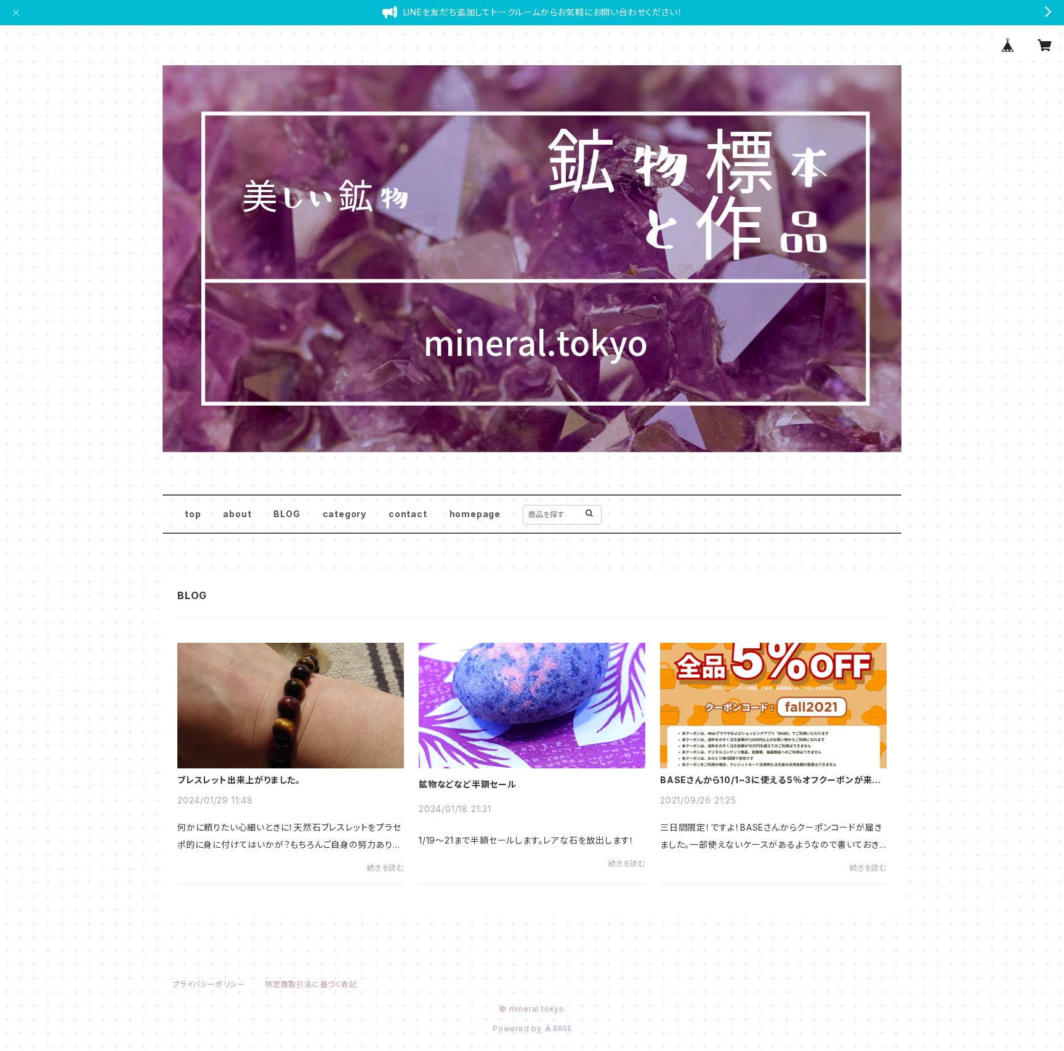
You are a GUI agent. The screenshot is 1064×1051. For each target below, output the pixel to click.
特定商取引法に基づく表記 (311, 984)
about (237, 514)
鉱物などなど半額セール (468, 784)
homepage (475, 514)
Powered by (518, 1028)
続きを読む (385, 867)
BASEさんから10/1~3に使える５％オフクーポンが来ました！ (770, 780)
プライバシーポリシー (208, 984)
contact (408, 514)
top (193, 514)
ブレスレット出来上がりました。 (238, 780)
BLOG (286, 514)
